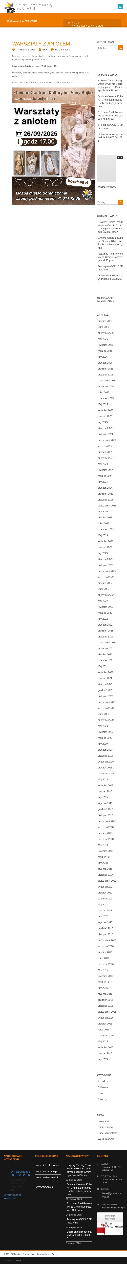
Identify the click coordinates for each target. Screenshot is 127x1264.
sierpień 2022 (105, 583)
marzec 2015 (105, 1053)
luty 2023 (103, 553)
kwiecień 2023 (105, 541)
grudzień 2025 (105, 368)
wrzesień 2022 (106, 577)
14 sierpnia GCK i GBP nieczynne (110, 126)
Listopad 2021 (105, 636)
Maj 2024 (103, 463)
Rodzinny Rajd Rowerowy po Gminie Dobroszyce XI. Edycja (110, 115)
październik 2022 (107, 571)
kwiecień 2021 (105, 672)
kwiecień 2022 (105, 606)
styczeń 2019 (105, 803)
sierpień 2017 (105, 892)
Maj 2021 (103, 666)
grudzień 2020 (105, 690)
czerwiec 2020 (106, 720)
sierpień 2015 (105, 1023)
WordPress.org (106, 1138)
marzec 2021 (105, 678)
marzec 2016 (105, 982)
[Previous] (118, 157)
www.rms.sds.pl (44, 1186)
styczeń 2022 (105, 624)
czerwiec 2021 (106, 660)
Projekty (102, 1099)
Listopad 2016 (105, 934)
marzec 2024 (105, 475)
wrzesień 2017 (106, 886)
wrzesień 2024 (106, 446)
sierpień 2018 (105, 833)
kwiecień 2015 (105, 1047)
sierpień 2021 (105, 654)
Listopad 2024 (105, 434)
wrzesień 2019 (106, 761)
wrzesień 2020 (106, 708)
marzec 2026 (105, 350)
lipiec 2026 (103, 327)
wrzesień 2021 (106, 648)
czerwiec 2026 (106, 332)
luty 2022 (103, 618)
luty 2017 (103, 916)
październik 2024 (107, 440)
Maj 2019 (103, 779)
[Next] (121, 157)
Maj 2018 (103, 845)
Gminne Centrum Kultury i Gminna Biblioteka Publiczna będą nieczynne (110, 101)
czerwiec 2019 (106, 773)
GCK (44, 49)
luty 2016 (103, 987)
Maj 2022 (103, 600)
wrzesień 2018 (106, 827)
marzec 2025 (105, 416)
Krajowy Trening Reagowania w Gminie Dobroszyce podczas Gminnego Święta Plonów (110, 85)
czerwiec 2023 (106, 529)
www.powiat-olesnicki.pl (48, 1179)
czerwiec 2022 (106, 594)
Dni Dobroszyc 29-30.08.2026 (20, 1173)
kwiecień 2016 (105, 976)
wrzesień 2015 (106, 1017)
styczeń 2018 (105, 868)
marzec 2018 (105, 856)
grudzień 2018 (105, 809)
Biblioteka (103, 1087)
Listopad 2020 (105, 696)
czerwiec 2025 (106, 398)
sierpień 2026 (105, 321)
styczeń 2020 (105, 749)
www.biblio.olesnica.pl (47, 1165)
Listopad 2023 (105, 499)
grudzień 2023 (105, 493)
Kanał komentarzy (108, 1133)
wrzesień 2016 (106, 946)
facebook (119, 1254)
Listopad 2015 (105, 1005)
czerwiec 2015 (106, 1035)
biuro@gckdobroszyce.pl (112, 1195)
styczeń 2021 (105, 684)
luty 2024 (103, 481)
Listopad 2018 (105, 815)
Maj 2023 (103, 535)
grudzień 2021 (105, 630)
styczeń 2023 (105, 559)
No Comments (62, 49)
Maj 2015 (103, 1041)
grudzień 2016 (105, 928)
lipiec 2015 (103, 1029)
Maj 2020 (103, 725)
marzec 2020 (105, 737)
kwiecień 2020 (105, 731)
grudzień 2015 (105, 999)
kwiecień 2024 (105, 469)
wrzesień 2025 (106, 386)
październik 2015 (107, 1011)
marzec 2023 (105, 547)
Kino (100, 1093)
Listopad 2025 (105, 374)
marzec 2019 (105, 791)
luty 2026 (103, 356)
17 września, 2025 (25, 49)
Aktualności (104, 1081)
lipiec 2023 (103, 523)
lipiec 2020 (103, 714)
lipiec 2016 (103, 958)
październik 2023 (107, 505)
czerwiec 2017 (106, 898)
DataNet (17, 1260)
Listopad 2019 (105, 755)
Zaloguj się (103, 1121)
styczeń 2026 (105, 362)
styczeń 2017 (105, 922)
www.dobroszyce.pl (46, 1171)
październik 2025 (107, 380)
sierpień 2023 (105, 517)
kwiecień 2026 (105, 344)
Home (76, 22)
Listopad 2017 (105, 874)
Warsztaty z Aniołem (41, 43)
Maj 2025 (103, 404)
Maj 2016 (103, 970)
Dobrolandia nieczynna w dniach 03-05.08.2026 (110, 137)
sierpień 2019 (105, 767)
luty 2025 (103, 422)
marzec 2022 (105, 612)
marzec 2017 (105, 910)
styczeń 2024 (105, 487)
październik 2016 (107, 940)
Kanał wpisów (105, 1127)
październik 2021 (107, 642)
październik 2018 (107, 821)
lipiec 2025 (103, 392)
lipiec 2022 (103, 589)
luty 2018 (103, 862)
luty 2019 (103, 797)
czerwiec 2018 (106, 839)
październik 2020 (107, 702)
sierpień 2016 (105, 952)
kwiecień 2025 (105, 410)
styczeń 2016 (105, 993)
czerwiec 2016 (106, 964)
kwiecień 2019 (105, 785)
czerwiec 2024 (106, 458)
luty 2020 (103, 743)
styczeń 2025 (105, 428)
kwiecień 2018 (105, 851)
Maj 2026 (103, 338)
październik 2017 (107, 880)
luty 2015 (103, 1059)
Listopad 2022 (105, 565)
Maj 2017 (103, 904)
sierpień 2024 (105, 452)
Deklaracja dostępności (110, 1217)
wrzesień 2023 (106, 511)
